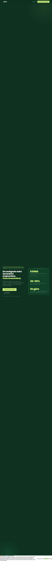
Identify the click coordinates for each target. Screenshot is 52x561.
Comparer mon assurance (9, 289)
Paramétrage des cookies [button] (40, 558)
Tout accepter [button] (46, 558)
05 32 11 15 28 (34, 1)
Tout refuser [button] (50, 558)
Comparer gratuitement (43, 1)
